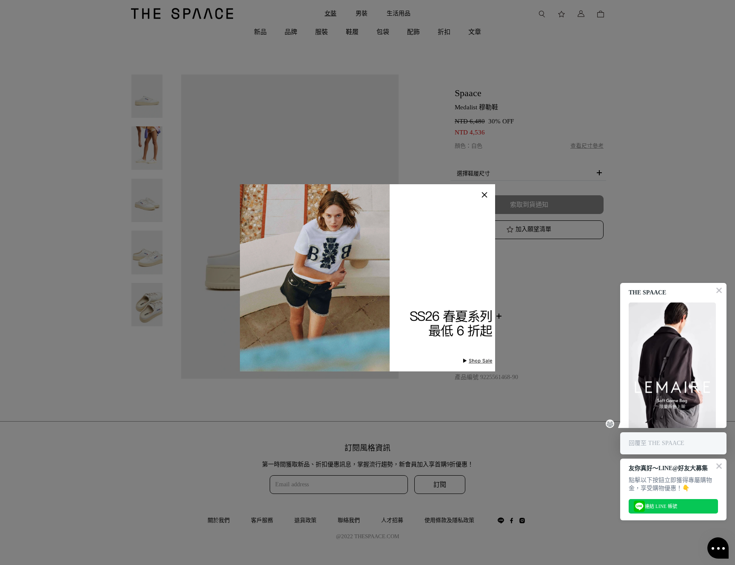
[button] (484, 194)
